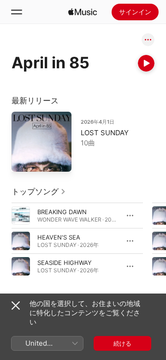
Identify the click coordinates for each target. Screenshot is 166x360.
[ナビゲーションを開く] (16, 12)
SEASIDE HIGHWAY (64, 262)
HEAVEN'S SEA (58, 237)
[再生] (146, 63)
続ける (122, 343)
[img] (82, 12)
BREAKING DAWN (62, 212)
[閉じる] (16, 305)
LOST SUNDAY (105, 132)
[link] (39, 191)
